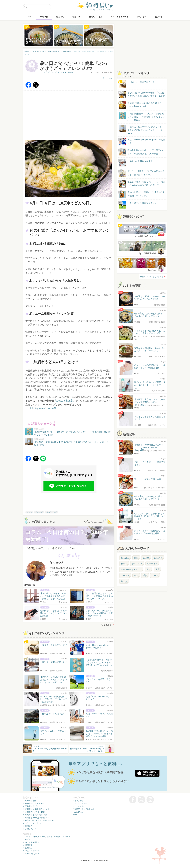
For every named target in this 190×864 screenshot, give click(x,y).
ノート (155, 575)
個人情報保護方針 (32, 842)
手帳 (145, 575)
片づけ (124, 581)
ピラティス (152, 563)
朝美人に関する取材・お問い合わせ (39, 820)
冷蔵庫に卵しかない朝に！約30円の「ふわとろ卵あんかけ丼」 (146, 105)
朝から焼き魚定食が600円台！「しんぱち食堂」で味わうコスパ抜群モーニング (146, 94)
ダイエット (137, 563)
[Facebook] (28, 87)
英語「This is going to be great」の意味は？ (146, 141)
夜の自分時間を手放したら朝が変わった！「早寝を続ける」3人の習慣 (145, 152)
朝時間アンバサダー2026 (35, 812)
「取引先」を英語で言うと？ (141, 161)
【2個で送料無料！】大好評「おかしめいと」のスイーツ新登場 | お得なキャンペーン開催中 (146, 116)
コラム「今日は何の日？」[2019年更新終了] (57, 72)
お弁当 (146, 557)
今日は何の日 (38, 512)
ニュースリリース (32, 851)
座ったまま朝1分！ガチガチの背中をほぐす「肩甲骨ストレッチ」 (146, 173)
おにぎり (158, 557)
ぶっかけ (29, 512)
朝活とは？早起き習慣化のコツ (37, 818)
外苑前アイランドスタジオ (83, 809)
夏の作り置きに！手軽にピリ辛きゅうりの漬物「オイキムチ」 (146, 194)
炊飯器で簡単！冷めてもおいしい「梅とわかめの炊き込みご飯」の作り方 (143, 184)
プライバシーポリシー (34, 823)
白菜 (149, 569)
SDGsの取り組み (32, 854)
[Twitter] (36, 87)
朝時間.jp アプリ (31, 806)
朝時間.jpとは (30, 801)
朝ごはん (125, 557)
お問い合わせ (30, 829)
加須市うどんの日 (51, 512)
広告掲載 (28, 848)
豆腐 (157, 569)
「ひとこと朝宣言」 (64, 400)
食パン (124, 563)
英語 (136, 557)
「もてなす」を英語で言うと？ (142, 203)
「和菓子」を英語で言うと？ (141, 82)
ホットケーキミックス (131, 569)
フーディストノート (81, 803)
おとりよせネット (80, 801)
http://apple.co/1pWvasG (43, 408)
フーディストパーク (81, 806)
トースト (125, 575)
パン (136, 575)
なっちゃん (107, 78)
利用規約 (28, 826)
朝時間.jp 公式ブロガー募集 (36, 815)
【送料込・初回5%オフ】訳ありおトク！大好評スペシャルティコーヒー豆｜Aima (146, 129)
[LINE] (43, 460)
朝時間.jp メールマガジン (35, 803)
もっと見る (106, 624)
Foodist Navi (78, 812)
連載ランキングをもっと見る (151, 277)
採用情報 (28, 845)
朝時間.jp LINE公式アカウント (37, 809)
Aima (75, 815)
